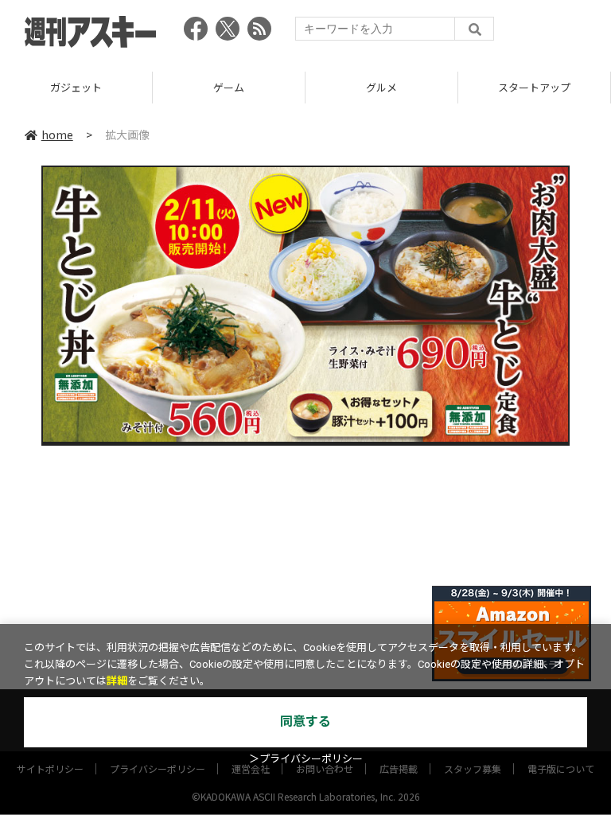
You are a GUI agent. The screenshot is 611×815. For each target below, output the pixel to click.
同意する (305, 721)
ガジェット (76, 87)
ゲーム (228, 87)
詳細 (117, 681)
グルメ (381, 87)
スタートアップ (534, 87)
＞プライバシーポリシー (306, 759)
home (57, 134)
